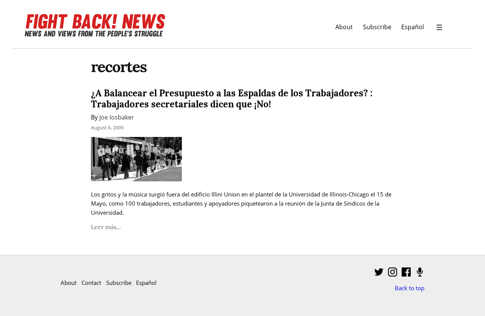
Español (412, 26)
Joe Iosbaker (116, 117)
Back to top (409, 288)
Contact (91, 282)
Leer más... (106, 227)
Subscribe (377, 26)
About (344, 26)
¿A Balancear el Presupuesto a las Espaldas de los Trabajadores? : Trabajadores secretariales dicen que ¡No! (231, 98)
